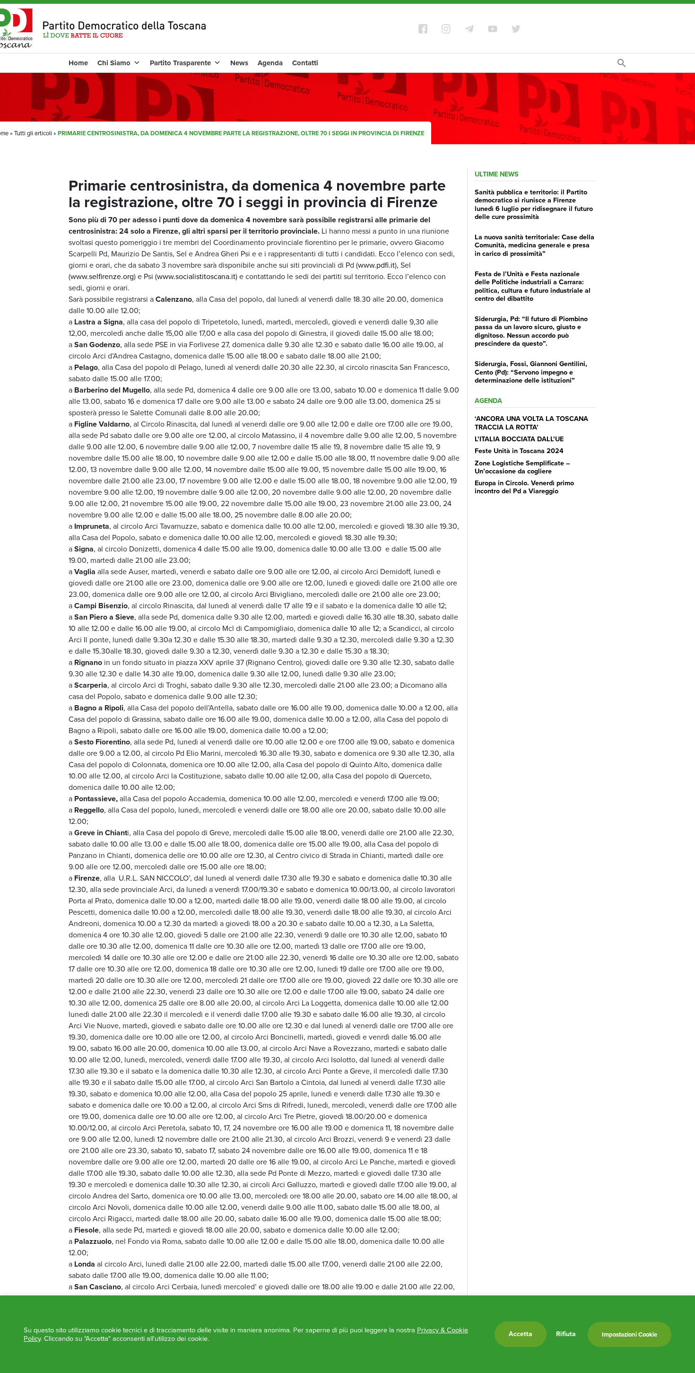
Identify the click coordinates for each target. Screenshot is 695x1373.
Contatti (305, 63)
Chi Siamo (113, 63)
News (239, 63)
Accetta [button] (520, 1334)
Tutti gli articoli (33, 133)
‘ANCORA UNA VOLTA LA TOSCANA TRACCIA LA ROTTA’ (531, 422)
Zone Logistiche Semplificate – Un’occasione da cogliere (522, 467)
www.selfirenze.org (102, 276)
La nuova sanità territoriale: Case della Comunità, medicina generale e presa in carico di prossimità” (534, 245)
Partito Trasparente (180, 63)
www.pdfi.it (376, 265)
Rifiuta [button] (566, 1334)
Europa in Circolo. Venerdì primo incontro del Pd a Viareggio (524, 487)
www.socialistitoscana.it (196, 276)
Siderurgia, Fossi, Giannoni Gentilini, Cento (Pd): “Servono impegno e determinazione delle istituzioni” (531, 372)
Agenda (270, 63)
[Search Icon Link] (621, 65)
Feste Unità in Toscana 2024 (519, 451)
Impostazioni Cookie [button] (629, 1334)
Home (78, 63)
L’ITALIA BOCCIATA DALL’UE (519, 439)
